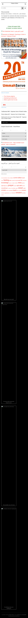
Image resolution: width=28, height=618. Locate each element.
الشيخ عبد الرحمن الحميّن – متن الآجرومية (10, 163)
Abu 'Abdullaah (23, 13)
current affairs (17, 178)
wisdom (19, 193)
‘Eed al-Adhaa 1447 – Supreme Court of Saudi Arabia (13, 114)
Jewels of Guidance (5, 92)
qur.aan (19, 185)
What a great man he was (10, 99)
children (11, 177)
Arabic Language (5, 136)
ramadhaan (4, 188)
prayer (11, 185)
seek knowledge (9, 190)
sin (17, 190)
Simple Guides (5, 122)
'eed (2, 177)
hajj (16, 180)
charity (8, 177)
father (10, 180)
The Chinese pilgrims (9, 96)
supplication (6, 192)
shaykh (15, 190)
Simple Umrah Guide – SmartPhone (10, 126)
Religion (3, 13)
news (20, 183)
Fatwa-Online (11, 614)
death (23, 177)
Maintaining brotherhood (10, 98)
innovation (25, 180)
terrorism (13, 192)
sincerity (19, 190)
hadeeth (13, 180)
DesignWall (24, 614)
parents (23, 182)
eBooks (3, 133)
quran (23, 185)
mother (16, 182)
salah (24, 188)
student (23, 190)
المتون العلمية (4, 159)
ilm (21, 180)
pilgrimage (3, 185)
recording (13, 188)
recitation (9, 188)
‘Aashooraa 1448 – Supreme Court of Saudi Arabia (14, 111)
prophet (15, 185)
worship (23, 192)
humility (18, 180)
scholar (3, 190)
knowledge (5, 183)
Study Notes (4, 139)
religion (16, 188)
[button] (2, 130)
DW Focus (19, 614)
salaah (20, 188)
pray (7, 185)
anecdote (5, 177)
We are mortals (5, 12)
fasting (6, 180)
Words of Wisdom (9, 13)
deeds (2, 180)
